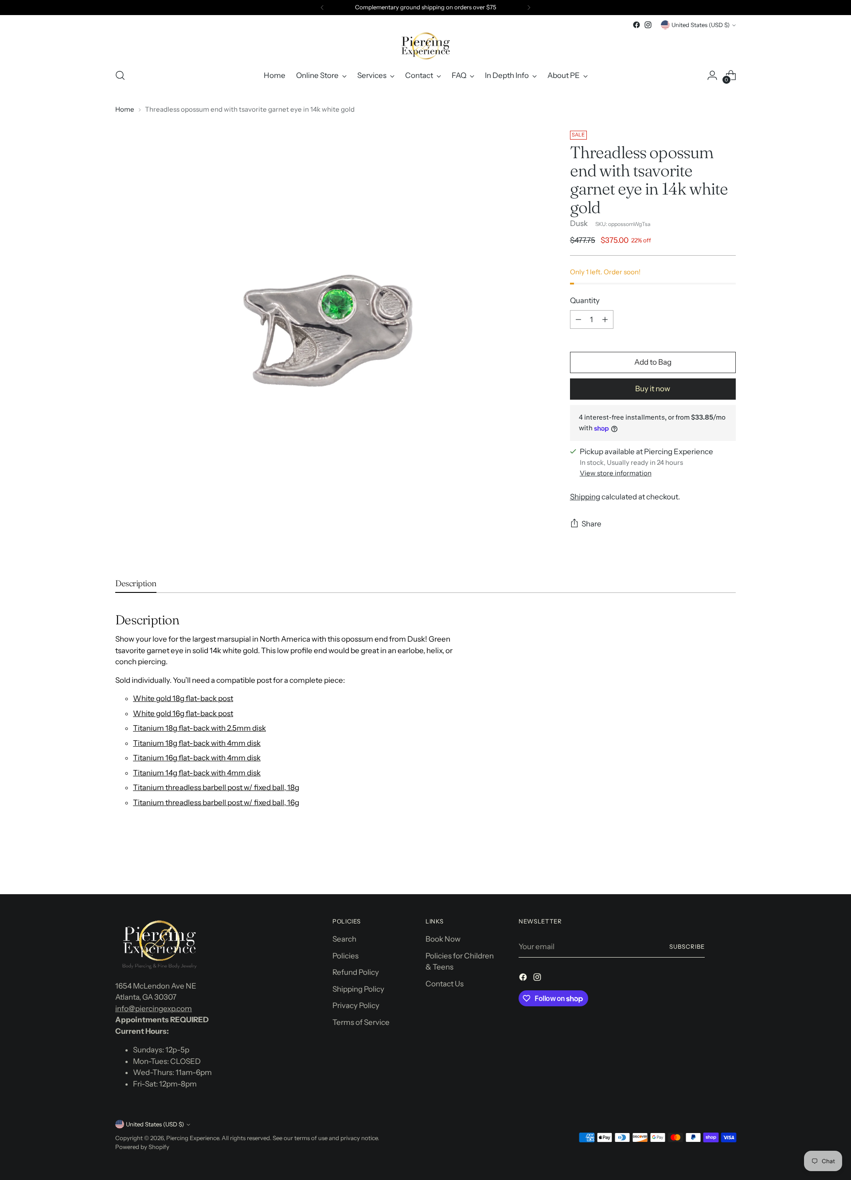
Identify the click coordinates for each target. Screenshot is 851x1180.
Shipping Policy (358, 989)
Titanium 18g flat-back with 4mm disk (197, 743)
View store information (616, 473)
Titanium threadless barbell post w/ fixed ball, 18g (216, 787)
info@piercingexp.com (153, 1008)
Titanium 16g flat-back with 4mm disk (197, 757)
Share (591, 523)
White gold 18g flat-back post (183, 698)
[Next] (529, 7)
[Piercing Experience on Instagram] (648, 25)
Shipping (585, 496)
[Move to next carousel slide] (728, 863)
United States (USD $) (700, 24)
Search (344, 939)
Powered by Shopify (142, 1146)
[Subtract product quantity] (578, 319)
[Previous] (322, 7)
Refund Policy (355, 972)
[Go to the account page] (712, 75)
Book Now (443, 939)
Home (124, 109)
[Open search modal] (120, 75)
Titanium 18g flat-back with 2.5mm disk (199, 728)
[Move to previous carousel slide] (707, 864)
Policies (345, 955)
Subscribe (687, 946)
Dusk (579, 223)
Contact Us (445, 983)
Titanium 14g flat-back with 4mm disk (197, 772)
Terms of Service (361, 1022)
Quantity (585, 300)
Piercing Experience (192, 1137)
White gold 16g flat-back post (183, 713)
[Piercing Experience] (425, 45)
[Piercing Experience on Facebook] (636, 25)
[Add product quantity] (605, 319)
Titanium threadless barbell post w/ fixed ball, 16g (216, 802)
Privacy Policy (355, 1005)
